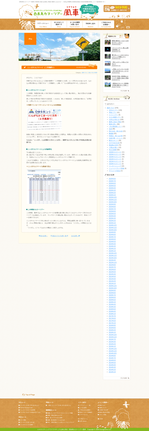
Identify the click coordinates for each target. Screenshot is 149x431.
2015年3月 (112, 342)
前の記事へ (43, 236)
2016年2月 (112, 330)
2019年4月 (112, 304)
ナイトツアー (113, 115)
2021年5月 (112, 276)
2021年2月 (112, 281)
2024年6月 (112, 239)
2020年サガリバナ (115, 164)
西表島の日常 (113, 145)
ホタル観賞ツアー (115, 117)
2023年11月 (113, 255)
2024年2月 (112, 248)
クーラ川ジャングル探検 (26, 424)
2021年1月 (112, 283)
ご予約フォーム (84, 418)
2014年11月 (113, 351)
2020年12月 (113, 286)
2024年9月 (112, 232)
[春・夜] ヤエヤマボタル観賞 (54, 417)
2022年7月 (112, 267)
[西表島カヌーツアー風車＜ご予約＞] (117, 11)
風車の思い (113, 124)
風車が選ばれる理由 (104, 412)
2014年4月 (112, 365)
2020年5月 (112, 300)
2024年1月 (112, 251)
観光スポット (113, 140)
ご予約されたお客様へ (85, 410)
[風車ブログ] (116, 92)
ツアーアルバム (84, 414)
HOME (101, 418)
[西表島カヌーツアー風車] (56, 16)
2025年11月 (113, 199)
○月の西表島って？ (115, 126)
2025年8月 (112, 206)
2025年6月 (112, 211)
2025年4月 (112, 216)
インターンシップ (115, 166)
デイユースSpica (114, 171)
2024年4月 (112, 244)
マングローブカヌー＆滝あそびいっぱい (30, 412)
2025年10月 (113, 202)
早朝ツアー (113, 112)
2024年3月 (112, 246)
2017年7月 (112, 316)
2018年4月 (112, 311)
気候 (89, 72)
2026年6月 (112, 183)
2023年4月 (112, 260)
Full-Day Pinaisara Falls (26, 407)
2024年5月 (112, 241)
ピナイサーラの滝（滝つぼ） (27, 422)
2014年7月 (112, 358)
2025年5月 (112, 213)
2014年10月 (113, 353)
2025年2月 (112, 220)
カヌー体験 (23, 420)
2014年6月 (112, 360)
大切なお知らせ (114, 119)
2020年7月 (112, 295)
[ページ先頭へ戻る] (27, 395)
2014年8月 (112, 355)
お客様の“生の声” (103, 410)
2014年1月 (112, 372)
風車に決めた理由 (115, 122)
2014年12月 (113, 349)
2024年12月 (113, 225)
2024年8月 (112, 234)
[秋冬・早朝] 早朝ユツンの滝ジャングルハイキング (60, 422)
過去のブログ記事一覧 (59, 236)
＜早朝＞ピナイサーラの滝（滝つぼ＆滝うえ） (59, 405)
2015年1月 (112, 346)
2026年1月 (112, 195)
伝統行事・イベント (116, 138)
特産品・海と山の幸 (116, 136)
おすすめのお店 (114, 143)
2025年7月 (112, 209)
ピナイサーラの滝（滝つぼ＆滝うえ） (30, 405)
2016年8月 (112, 328)
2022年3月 (112, 274)
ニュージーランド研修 (116, 168)
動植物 (111, 133)
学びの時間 (94, 72)
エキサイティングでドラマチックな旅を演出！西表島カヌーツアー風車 (61, 429)
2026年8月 (112, 179)
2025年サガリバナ (115, 154)
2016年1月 (112, 332)
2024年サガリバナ (115, 157)
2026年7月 (112, 181)
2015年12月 (113, 335)
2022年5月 (112, 272)
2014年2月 (112, 369)
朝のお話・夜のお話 (116, 131)
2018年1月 (112, 314)
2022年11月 (113, 262)
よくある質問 (83, 407)
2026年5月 (112, 186)
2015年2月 (112, 344)
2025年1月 (112, 223)
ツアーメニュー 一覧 (85, 405)
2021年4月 (112, 279)
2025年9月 (112, 204)
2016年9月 (112, 325)
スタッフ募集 (102, 414)
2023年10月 (113, 258)
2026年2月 (112, 192)
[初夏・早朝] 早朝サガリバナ (54, 415)
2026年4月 (112, 188)
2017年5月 (112, 321)
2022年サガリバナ (115, 159)
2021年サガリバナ (115, 161)
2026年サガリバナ (115, 152)
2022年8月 (112, 265)
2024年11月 (113, 227)
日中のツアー (113, 110)
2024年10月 (113, 230)
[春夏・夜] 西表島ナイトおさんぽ (56, 420)
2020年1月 (112, 302)
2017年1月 (112, 323)
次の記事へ (75, 236)
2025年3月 (112, 218)
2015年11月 (113, 337)
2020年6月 (112, 297)
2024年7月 (112, 237)
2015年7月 (112, 339)
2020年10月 (113, 288)
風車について (102, 407)
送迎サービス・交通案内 (85, 412)
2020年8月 (112, 293)
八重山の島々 (113, 147)
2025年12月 (113, 197)
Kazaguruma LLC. (106, 429)
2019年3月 (112, 307)
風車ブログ (85, 72)
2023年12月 (113, 253)
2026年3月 (112, 190)
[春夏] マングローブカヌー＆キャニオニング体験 (60, 413)
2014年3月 (112, 367)
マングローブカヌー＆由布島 (27, 410)
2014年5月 (112, 362)
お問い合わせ (83, 421)
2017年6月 (112, 318)
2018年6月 (112, 309)
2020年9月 (112, 290)
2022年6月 (112, 269)
